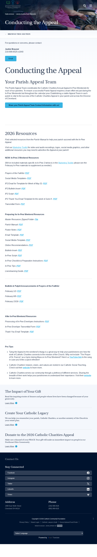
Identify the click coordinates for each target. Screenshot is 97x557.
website (87, 375)
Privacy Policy (24, 522)
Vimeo (10, 494)
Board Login (35, 522)
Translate (56, 538)
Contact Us (11, 459)
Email (11, 58)
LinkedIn (11, 489)
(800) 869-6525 (53, 508)
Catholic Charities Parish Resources (26, 14)
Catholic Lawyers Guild (49, 522)
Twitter (10, 484)
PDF (23, 204)
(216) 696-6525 (53, 506)
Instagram (11, 478)
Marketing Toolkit (65, 163)
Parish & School (9, 14)
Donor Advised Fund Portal (69, 522)
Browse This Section (19, 34)
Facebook (11, 473)
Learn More (9, 403)
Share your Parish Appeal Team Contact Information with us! (34, 105)
